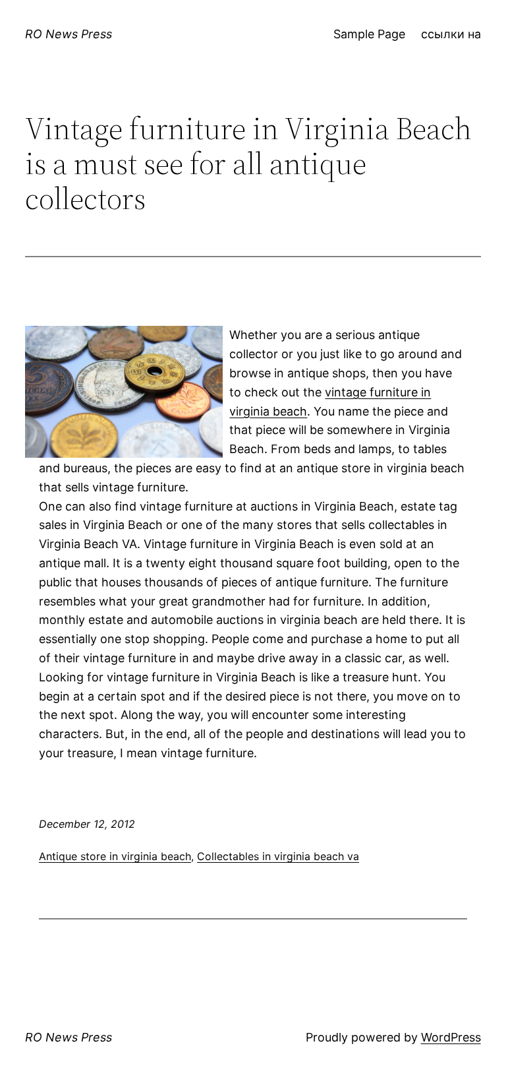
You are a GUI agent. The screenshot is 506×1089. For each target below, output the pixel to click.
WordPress (451, 1037)
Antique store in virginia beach (115, 856)
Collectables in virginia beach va (278, 856)
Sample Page (369, 34)
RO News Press (68, 34)
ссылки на (451, 34)
